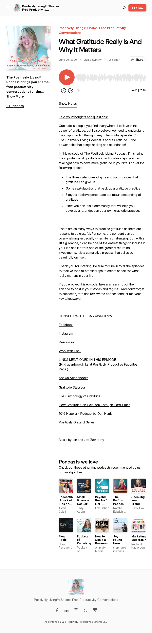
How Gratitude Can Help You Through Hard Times (94, 405)
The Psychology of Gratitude (79, 396)
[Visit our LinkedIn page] (66, 610)
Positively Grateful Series (77, 422)
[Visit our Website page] (95, 610)
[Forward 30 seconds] (70, 90)
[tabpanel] (102, 280)
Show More (15, 96)
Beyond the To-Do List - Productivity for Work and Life (103, 505)
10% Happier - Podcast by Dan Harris (85, 414)
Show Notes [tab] (68, 103)
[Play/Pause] (67, 77)
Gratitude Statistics (72, 387)
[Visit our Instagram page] (76, 610)
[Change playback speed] (79, 90)
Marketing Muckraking (139, 538)
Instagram (66, 333)
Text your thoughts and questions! (83, 117)
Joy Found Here (117, 540)
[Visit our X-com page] (85, 610)
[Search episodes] (124, 8)
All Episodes (15, 106)
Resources (66, 342)
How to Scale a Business (101, 540)
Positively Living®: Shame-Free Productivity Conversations (40, 8)
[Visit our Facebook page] (57, 610)
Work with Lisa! (70, 351)
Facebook (66, 325)
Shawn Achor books (73, 378)
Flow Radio (63, 538)
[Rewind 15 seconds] (63, 90)
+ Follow (137, 8)
